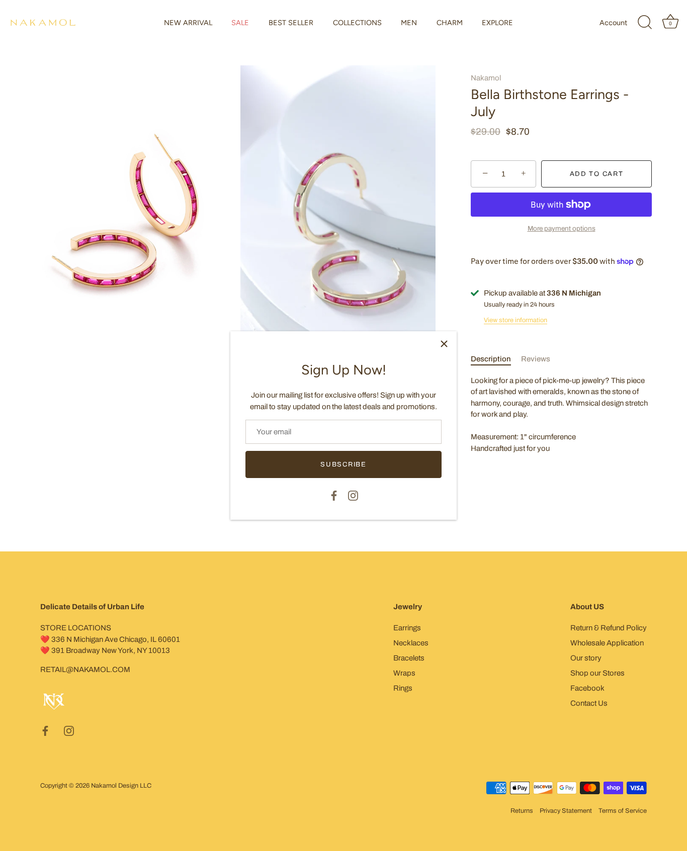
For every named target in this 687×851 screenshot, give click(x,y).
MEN (409, 22)
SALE (240, 22)
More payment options (561, 228)
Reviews (535, 359)
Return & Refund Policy (608, 628)
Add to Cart (597, 173)
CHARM (450, 22)
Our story (586, 658)
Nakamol (486, 78)
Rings (402, 688)
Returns (521, 810)
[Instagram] (353, 495)
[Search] (645, 23)
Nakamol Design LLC (121, 785)
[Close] (444, 344)
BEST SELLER (291, 22)
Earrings (407, 628)
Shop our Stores (597, 673)
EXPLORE (497, 22)
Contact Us (589, 703)
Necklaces (410, 643)
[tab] (496, 359)
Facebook (587, 688)
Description (491, 359)
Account (613, 22)
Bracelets (408, 658)
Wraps (404, 673)
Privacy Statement (566, 810)
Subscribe (343, 464)
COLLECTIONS (357, 22)
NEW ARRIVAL (188, 22)
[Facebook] (334, 495)
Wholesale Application (607, 643)
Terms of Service (622, 810)
